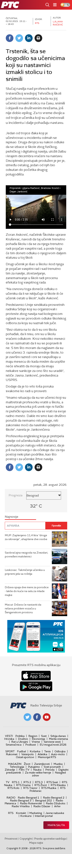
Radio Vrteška (21, 806)
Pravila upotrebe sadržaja (50, 838)
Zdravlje (10, 769)
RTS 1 (16, 782)
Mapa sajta (56, 825)
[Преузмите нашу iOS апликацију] (36, 675)
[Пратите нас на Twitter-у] (27, 717)
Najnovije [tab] (11, 517)
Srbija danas (58, 736)
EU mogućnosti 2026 (53, 744)
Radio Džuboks (55, 803)
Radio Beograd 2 (53, 797)
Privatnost (11, 838)
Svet (44, 736)
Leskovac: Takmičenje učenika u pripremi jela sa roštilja (25, 571)
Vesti (9, 736)
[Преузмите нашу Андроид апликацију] (36, 686)
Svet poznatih (52, 766)
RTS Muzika (48, 788)
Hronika (9, 739)
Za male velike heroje (38, 772)
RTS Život (40, 785)
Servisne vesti (52, 741)
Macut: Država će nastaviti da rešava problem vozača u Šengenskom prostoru (23, 608)
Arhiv (57, 806)
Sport (10, 751)
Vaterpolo (27, 754)
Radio (11, 797)
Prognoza (15, 495)
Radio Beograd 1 (28, 797)
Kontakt (21, 813)
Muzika (58, 764)
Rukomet (11, 754)
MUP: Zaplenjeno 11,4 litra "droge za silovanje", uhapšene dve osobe (26, 537)
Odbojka (60, 751)
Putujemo (34, 766)
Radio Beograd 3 (20, 800)
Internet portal (44, 816)
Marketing (35, 813)
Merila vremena (58, 739)
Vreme (36, 741)
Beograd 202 (43, 800)
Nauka (37, 769)
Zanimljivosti (42, 764)
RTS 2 (27, 782)
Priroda (50, 769)
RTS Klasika (58, 785)
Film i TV (24, 769)
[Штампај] (38, 38)
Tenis (47, 751)
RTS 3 (39, 782)
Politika (20, 736)
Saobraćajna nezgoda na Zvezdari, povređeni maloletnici (26, 554)
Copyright (26, 838)
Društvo (23, 739)
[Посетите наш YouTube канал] (46, 717)
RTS (10, 813)
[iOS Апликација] (36, 636)
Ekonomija (38, 739)
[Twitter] (19, 38)
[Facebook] (9, 38)
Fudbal (21, 751)
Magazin (14, 764)
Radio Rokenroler (31, 803)
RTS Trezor (30, 788)
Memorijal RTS (47, 757)
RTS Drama (23, 785)
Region (32, 736)
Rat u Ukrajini (19, 741)
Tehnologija (17, 766)
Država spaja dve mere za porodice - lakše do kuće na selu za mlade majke (27, 591)
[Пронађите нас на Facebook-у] (37, 717)
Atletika (42, 754)
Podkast (30, 744)
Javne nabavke (54, 813)
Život (27, 764)
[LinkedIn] (29, 38)
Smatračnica (14, 744)
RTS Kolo (13, 788)
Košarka (35, 751)
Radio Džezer (41, 806)
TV (7, 782)
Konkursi (25, 816)
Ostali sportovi (25, 757)
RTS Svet (52, 782)
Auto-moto (58, 754)
